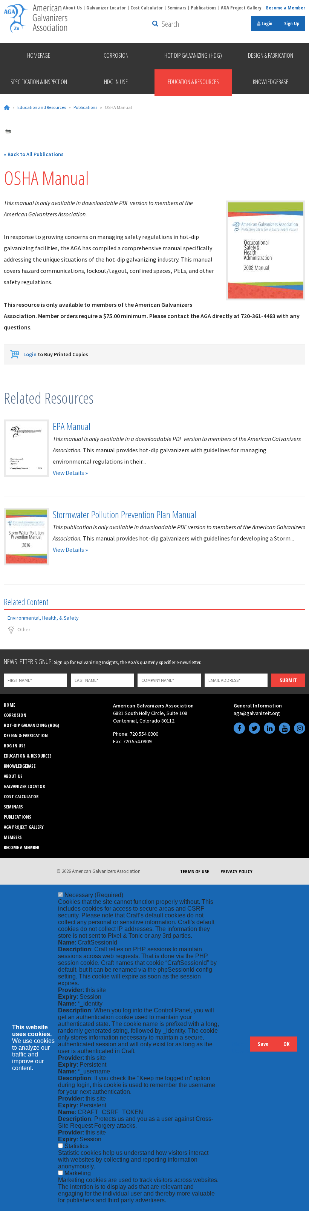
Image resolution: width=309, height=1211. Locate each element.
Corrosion (15, 715)
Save (263, 1043)
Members (13, 837)
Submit (288, 680)
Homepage (38, 55)
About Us (72, 7)
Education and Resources (41, 107)
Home (7, 107)
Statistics (76, 1146)
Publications (203, 7)
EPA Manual (71, 426)
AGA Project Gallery (241, 7)
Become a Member (285, 7)
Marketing (77, 1173)
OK (286, 1043)
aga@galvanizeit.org (257, 713)
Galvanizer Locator (106, 7)
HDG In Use (14, 746)
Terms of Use (194, 871)
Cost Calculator (146, 7)
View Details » (70, 472)
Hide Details (240, 1047)
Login (266, 23)
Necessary (93, 895)
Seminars (176, 7)
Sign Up (292, 23)
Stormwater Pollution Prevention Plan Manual (124, 514)
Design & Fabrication (26, 735)
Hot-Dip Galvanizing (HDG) (31, 725)
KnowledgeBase (19, 766)
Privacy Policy (236, 871)
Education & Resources (28, 756)
